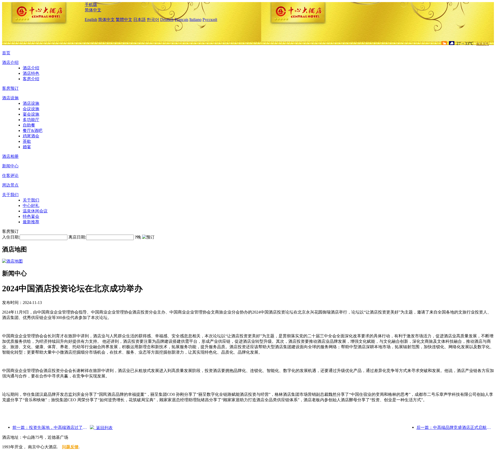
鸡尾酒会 (31, 136)
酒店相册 (10, 156)
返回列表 (103, 428)
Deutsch (167, 19)
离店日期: (77, 237)
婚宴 (27, 147)
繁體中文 (124, 19)
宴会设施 (31, 114)
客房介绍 (31, 79)
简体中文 (93, 10)
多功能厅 (31, 119)
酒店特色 (31, 73)
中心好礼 (31, 205)
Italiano (195, 19)
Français (181, 19)
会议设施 (31, 109)
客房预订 (10, 88)
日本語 (139, 19)
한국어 (153, 19)
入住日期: (11, 237)
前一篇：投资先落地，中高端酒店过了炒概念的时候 (51, 427)
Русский (210, 19)
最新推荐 (31, 222)
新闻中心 (10, 166)
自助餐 (29, 125)
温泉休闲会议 (35, 211)
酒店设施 (10, 98)
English (91, 19)
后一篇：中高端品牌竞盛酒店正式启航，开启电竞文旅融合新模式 (455, 427)
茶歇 (27, 141)
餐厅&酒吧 (32, 130)
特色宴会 (31, 216)
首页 (6, 53)
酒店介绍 (10, 62)
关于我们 (10, 194)
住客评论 (10, 175)
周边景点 (10, 185)
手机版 (91, 4)
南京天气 (482, 44)
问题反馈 (70, 447)
